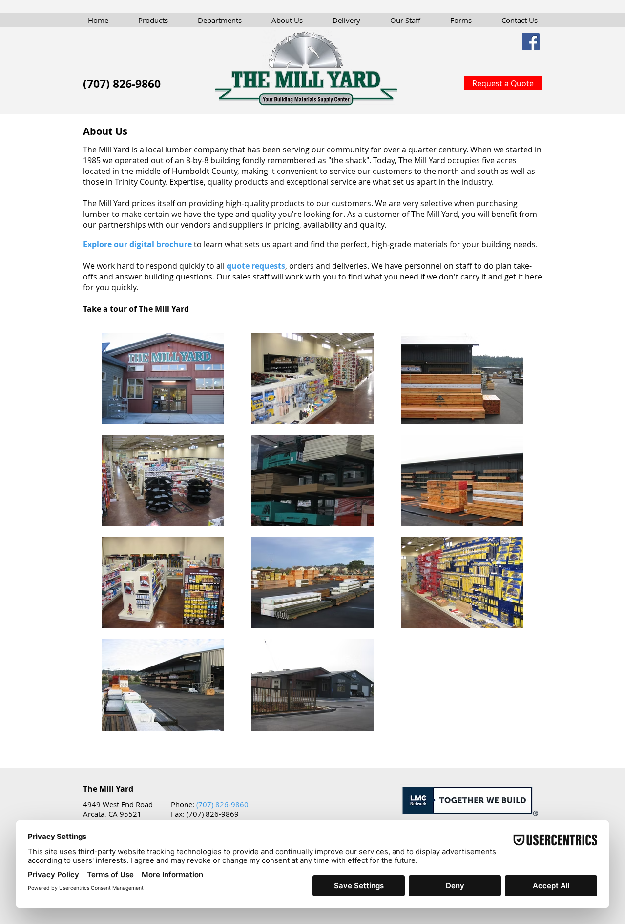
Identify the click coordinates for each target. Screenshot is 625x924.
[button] (153, 20)
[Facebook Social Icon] (531, 41)
